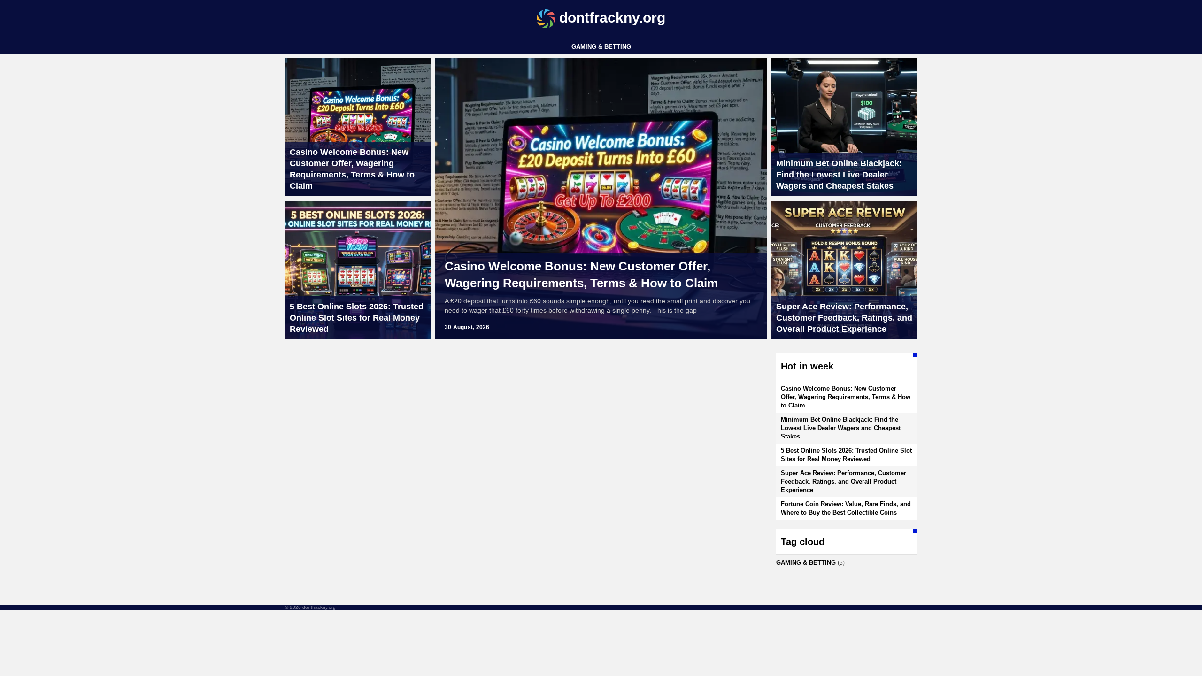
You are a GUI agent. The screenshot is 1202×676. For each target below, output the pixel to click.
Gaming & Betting (601, 46)
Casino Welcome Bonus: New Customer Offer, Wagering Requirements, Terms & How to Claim (581, 274)
